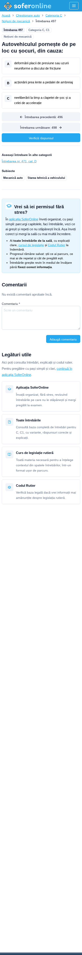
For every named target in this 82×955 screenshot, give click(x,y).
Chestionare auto (28, 15)
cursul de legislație (31, 245)
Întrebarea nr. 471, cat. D (19, 161)
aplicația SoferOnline (23, 219)
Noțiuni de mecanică (16, 21)
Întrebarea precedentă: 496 (44, 117)
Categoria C (53, 15)
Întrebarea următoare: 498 (38, 127)
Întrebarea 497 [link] (46, 21)
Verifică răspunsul (41, 138)
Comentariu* (11, 304)
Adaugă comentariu (63, 339)
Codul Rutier (56, 245)
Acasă (6, 15)
